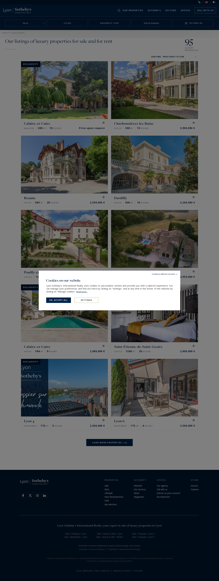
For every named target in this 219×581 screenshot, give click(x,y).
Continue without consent (163, 274)
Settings (86, 300)
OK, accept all (58, 300)
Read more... (82, 291)
